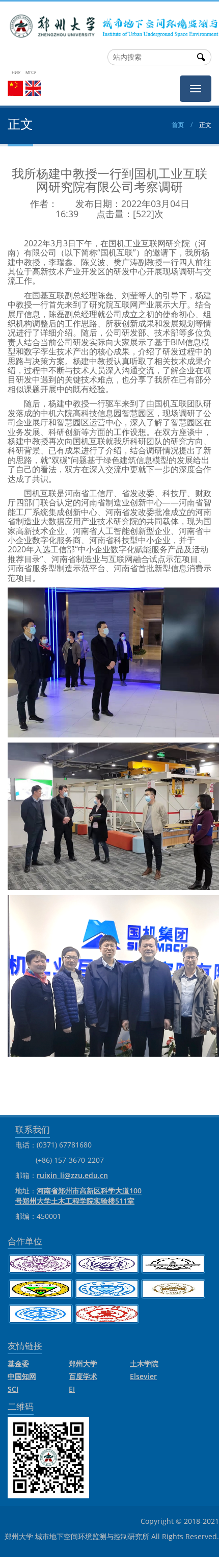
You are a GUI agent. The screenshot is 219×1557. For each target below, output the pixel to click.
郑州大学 (83, 1363)
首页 (178, 124)
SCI (13, 1389)
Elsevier (143, 1376)
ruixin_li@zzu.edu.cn (72, 1175)
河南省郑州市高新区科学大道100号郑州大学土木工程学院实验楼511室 (78, 1196)
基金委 (18, 1363)
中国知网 (22, 1376)
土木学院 (144, 1363)
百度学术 (83, 1376)
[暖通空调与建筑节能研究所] (109, 23)
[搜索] (201, 57)
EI (72, 1389)
